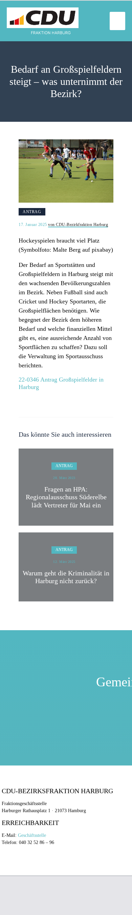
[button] (117, 21)
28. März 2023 (64, 478)
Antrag (32, 211)
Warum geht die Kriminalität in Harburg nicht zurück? (66, 577)
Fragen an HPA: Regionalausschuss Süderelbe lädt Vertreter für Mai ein (66, 497)
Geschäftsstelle (32, 835)
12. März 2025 (64, 562)
